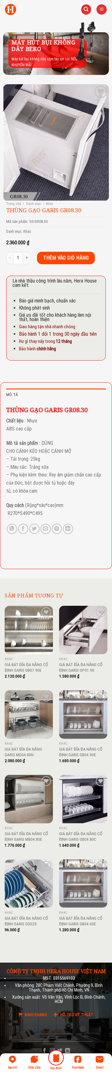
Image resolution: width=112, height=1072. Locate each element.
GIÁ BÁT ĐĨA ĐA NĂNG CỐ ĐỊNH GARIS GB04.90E (80, 752)
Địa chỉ (12, 1067)
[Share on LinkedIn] (68, 529)
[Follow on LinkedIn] (67, 1051)
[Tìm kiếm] (86, 9)
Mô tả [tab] (12, 394)
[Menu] (101, 9)
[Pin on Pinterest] (57, 529)
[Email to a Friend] (45, 529)
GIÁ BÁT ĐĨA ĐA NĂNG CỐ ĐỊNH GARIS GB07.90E (26, 667)
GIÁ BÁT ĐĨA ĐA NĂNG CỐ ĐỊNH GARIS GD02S (26, 921)
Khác (50, 204)
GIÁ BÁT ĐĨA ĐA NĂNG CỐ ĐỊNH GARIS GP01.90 (80, 667)
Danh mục (33, 204)
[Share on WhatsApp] (12, 529)
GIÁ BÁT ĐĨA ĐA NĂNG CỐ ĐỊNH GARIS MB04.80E (26, 836)
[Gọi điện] (56, 1059)
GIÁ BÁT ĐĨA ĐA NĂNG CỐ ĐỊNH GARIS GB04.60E (80, 921)
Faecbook (78, 1067)
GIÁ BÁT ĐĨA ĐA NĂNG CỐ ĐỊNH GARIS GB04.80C (80, 836)
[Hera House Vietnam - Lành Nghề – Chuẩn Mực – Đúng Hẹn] (10, 9)
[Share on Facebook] (23, 529)
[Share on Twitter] (34, 529)
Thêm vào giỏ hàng (66, 258)
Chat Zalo (34, 1067)
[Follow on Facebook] (44, 1051)
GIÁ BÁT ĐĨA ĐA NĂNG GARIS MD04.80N (23, 752)
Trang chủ (13, 204)
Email (100, 1067)
